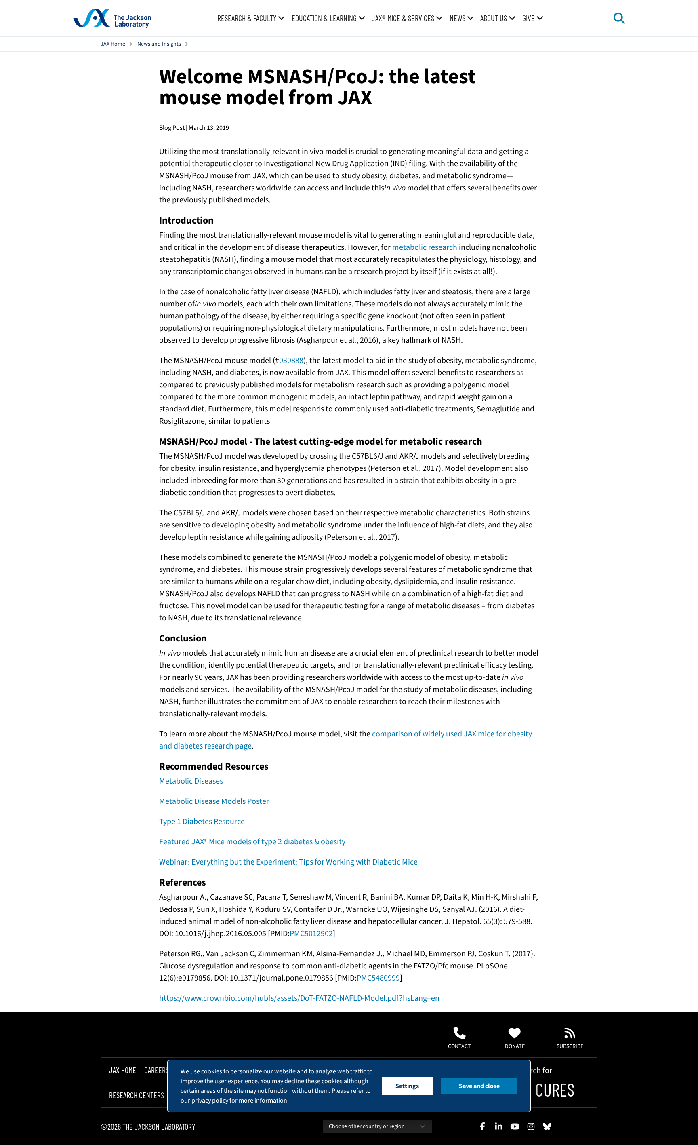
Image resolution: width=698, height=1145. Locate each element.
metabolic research (424, 247)
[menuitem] (251, 18)
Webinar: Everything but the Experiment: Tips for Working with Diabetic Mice (288, 862)
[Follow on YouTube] (514, 1126)
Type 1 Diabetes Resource (202, 821)
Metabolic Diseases (191, 781)
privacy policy (209, 1100)
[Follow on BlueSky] (546, 1126)
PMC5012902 (311, 933)
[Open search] (619, 18)
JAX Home (113, 44)
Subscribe (570, 1046)
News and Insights (159, 44)
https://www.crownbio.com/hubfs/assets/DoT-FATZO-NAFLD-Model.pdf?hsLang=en (299, 998)
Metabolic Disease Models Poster (214, 801)
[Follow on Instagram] (530, 1126)
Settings (407, 1086)
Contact (459, 1046)
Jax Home (122, 1070)
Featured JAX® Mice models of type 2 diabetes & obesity (252, 842)
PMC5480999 (378, 978)
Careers (156, 1070)
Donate (515, 1046)
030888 (291, 360)
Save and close (479, 1086)
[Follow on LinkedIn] (498, 1126)
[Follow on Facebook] (482, 1126)
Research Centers (136, 1095)
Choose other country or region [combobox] (367, 1126)
